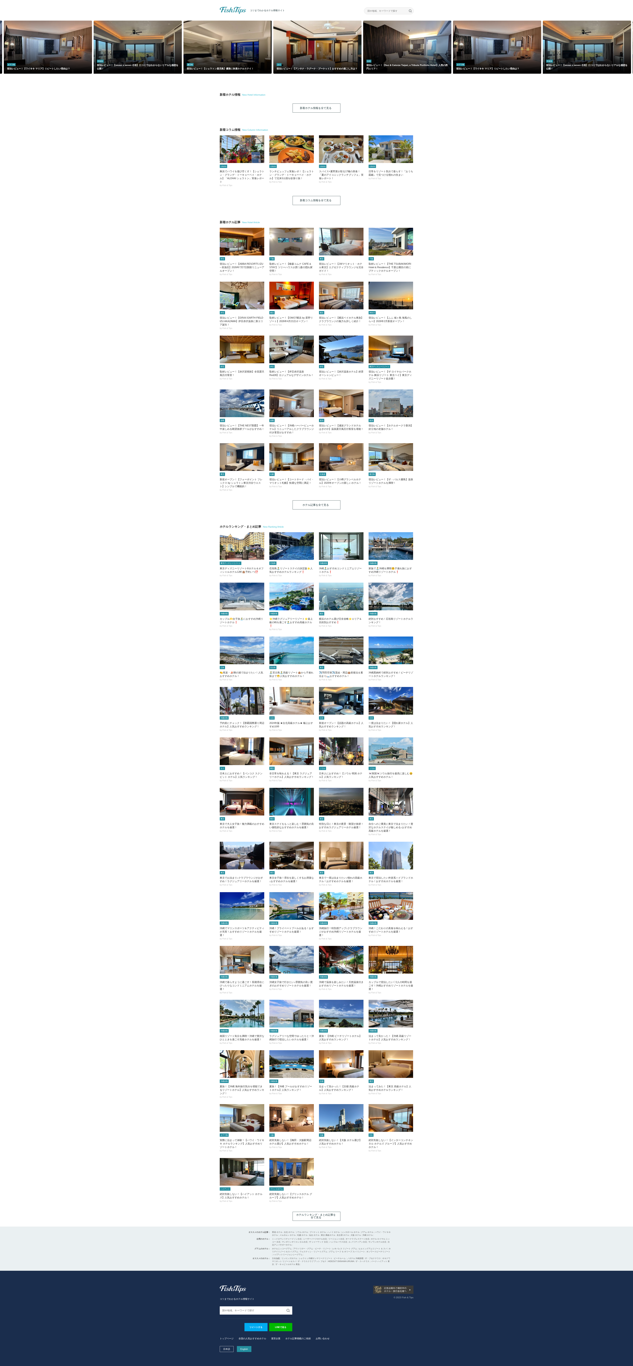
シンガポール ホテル (350, 1232)
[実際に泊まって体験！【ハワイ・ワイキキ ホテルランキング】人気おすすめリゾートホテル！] (242, 1118)
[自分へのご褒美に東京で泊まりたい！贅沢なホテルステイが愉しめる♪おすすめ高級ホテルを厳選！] (391, 802)
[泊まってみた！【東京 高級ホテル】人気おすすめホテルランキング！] (391, 1064)
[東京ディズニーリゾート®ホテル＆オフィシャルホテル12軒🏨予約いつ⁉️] (242, 546)
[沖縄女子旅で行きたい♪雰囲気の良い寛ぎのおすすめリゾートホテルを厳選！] (291, 960)
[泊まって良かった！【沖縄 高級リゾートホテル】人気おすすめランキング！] (391, 1013)
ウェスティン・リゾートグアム (313, 1251)
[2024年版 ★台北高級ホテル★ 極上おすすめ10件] (291, 701)
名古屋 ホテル (343, 1235)
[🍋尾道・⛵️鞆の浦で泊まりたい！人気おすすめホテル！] (242, 650)
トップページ (227, 1338)
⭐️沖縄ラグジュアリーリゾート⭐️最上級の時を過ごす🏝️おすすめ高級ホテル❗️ (291, 622)
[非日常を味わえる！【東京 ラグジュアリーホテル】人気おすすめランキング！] (291, 751)
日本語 (226, 1349)
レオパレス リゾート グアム (344, 1248)
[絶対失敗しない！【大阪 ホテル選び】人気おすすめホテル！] (341, 1118)
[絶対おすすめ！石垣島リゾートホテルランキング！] (391, 596)
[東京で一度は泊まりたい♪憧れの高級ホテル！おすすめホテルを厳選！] (341, 855)
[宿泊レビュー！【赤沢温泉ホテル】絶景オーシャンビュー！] (341, 349)
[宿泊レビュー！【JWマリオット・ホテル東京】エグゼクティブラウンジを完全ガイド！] (341, 241)
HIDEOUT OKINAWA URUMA (341, 1261)
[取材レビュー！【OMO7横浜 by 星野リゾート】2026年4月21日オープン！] (291, 295)
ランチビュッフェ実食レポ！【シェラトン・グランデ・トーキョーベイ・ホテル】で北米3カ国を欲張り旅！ (291, 175)
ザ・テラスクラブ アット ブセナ (312, 1261)
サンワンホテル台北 (377, 1242)
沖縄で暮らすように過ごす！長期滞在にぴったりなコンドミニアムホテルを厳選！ (242, 985)
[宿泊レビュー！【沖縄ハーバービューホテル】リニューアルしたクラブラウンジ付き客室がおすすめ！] (291, 403)
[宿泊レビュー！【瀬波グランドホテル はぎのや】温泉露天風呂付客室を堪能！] (341, 403)
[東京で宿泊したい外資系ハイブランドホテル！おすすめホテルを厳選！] (391, 855)
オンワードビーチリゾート (378, 1251)
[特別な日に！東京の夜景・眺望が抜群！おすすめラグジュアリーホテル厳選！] (341, 802)
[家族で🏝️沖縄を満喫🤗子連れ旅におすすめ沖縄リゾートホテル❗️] (391, 546)
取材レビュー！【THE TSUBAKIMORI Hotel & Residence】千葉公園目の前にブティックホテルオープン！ (390, 267)
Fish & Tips (233, 1289)
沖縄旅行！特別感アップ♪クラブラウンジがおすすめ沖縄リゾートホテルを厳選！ (340, 931)
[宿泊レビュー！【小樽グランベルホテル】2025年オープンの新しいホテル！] (341, 457)
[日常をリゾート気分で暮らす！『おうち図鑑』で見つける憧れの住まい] (391, 149)
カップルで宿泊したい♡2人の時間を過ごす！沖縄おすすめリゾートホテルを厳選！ (391, 985)
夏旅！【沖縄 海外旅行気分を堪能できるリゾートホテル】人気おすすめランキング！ (242, 1090)
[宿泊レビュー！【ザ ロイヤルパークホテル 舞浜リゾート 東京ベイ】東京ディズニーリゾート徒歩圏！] (391, 349)
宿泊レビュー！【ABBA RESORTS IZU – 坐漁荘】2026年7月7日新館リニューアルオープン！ (242, 267)
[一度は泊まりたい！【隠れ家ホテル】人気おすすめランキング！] (391, 701)
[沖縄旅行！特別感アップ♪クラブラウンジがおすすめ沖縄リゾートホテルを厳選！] (341, 906)
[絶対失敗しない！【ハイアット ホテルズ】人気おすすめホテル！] (242, 1172)
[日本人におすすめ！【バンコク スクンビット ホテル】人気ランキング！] (242, 751)
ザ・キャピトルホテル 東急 (287, 1264)
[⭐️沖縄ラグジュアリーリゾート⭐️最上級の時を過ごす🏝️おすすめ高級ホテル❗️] (291, 596)
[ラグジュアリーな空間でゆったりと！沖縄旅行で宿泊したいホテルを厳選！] (291, 1013)
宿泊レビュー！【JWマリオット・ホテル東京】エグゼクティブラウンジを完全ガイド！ (341, 267)
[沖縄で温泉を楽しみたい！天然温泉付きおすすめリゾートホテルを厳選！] (341, 960)
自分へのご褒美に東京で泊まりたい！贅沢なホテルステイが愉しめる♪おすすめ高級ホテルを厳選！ (391, 827)
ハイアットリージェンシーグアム (288, 1254)
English (244, 1349)
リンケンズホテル (289, 1258)
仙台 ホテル (314, 1235)
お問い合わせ (323, 1338)
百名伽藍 (276, 1258)
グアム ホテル (367, 1232)
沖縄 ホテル (367, 1235)
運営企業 (275, 1338)
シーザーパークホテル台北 (315, 1239)
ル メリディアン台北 (358, 1242)
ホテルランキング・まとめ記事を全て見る (316, 1216)
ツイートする (256, 1327)
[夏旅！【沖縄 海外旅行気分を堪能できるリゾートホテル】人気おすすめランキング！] (242, 1064)
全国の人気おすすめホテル (252, 1338)
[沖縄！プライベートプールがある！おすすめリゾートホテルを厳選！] (291, 906)
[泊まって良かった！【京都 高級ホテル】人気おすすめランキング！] (341, 1064)
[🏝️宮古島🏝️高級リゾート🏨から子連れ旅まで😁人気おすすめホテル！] (291, 650)
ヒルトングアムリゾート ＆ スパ (373, 1248)
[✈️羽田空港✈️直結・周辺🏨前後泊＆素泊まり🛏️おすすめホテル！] (341, 650)
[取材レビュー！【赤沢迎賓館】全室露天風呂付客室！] (242, 349)
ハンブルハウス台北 (338, 1242)
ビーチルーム (340, 1258)
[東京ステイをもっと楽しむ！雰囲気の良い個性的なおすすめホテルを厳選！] (291, 802)
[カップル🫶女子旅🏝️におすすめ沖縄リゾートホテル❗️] (242, 596)
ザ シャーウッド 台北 (318, 1242)
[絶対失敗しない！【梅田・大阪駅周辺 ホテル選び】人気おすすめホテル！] (291, 1118)
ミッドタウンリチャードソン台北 (287, 1239)
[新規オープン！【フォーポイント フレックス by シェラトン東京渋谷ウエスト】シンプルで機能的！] (242, 457)
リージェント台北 (336, 1239)
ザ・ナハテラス (362, 1261)
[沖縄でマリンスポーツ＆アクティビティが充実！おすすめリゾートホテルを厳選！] (242, 906)
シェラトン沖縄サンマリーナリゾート (315, 1258)
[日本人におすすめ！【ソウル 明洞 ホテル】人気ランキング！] (341, 751)
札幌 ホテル (302, 1235)
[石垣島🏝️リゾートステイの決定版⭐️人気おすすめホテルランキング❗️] (291, 546)
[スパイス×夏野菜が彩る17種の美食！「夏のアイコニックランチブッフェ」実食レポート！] (341, 149)
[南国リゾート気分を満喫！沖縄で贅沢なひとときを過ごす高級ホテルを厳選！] (242, 1013)
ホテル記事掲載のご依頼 (298, 1338)
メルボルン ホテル (287, 1235)
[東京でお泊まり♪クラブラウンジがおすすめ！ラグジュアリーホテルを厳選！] (242, 855)
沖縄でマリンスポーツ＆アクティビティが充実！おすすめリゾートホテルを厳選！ (242, 931)
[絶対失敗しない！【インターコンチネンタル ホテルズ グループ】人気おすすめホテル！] (391, 1118)
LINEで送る (280, 1327)
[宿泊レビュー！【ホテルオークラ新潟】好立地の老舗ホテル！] (391, 403)
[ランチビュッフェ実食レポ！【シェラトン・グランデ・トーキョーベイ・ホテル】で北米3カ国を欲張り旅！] (291, 149)
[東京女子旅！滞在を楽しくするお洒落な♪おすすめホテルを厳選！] (291, 855)
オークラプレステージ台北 (357, 1239)
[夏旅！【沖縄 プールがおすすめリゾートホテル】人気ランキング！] (291, 1064)
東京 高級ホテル (328, 1235)
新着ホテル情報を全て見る (316, 108)
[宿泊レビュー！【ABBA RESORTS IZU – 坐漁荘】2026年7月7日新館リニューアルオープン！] (242, 241)
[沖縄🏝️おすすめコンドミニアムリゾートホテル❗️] (341, 546)
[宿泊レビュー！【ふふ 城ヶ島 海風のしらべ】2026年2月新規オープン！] (391, 295)
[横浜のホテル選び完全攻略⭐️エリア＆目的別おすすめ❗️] (341, 596)
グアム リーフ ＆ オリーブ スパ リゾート (347, 1251)
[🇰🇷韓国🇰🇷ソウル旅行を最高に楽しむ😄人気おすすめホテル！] (391, 751)
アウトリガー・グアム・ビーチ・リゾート (312, 1248)
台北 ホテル (289, 1232)
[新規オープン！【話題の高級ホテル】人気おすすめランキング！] (341, 701)
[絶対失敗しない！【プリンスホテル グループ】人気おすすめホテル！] (291, 1172)
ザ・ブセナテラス (373, 1258)
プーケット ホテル (318, 1232)
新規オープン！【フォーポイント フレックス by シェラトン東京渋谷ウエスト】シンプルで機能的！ (241, 483)
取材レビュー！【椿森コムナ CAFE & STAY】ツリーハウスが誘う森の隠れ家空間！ (291, 267)
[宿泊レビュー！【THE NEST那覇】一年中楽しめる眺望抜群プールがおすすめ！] (242, 403)
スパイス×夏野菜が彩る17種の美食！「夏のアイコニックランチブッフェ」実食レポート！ (341, 175)
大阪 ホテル (356, 1235)
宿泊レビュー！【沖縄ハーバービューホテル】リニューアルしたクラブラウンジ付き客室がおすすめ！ (291, 429)
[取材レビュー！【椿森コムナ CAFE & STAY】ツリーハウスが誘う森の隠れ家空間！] (291, 241)
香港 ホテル (277, 1232)
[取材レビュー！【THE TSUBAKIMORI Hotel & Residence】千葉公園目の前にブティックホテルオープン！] (391, 241)
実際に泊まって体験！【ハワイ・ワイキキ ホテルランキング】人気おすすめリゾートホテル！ (242, 1143)
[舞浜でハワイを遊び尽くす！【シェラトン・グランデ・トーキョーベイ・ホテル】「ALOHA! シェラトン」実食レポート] (242, 149)
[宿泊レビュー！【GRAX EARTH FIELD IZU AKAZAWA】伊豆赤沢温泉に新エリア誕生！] (242, 295)
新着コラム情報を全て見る (316, 200)
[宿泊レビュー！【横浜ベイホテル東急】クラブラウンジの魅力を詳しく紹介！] (341, 295)
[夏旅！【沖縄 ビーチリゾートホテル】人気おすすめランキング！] (341, 1013)
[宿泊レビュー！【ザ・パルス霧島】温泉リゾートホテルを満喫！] (391, 457)
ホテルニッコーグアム (282, 1248)
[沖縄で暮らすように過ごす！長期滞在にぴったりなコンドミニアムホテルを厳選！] (242, 960)
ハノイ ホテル (333, 1232)
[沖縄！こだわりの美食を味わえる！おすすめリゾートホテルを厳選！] (391, 906)
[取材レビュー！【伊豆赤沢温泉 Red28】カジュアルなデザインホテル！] (291, 349)
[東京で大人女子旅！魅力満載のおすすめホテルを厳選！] (242, 802)
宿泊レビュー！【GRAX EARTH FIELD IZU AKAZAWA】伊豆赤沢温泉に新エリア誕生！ (241, 321)
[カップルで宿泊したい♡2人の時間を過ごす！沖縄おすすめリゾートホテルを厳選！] (391, 960)
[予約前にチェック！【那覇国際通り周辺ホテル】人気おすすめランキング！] (242, 701)
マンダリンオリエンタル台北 (295, 1242)
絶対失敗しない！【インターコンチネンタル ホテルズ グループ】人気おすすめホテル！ (391, 1143)
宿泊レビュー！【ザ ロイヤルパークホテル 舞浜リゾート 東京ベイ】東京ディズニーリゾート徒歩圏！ (390, 375)
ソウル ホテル (302, 1232)
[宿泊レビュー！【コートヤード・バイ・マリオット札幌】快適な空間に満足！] (291, 457)
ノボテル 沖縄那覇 (355, 1258)
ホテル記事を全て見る (315, 505)
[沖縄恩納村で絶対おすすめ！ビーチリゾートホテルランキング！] (391, 650)
